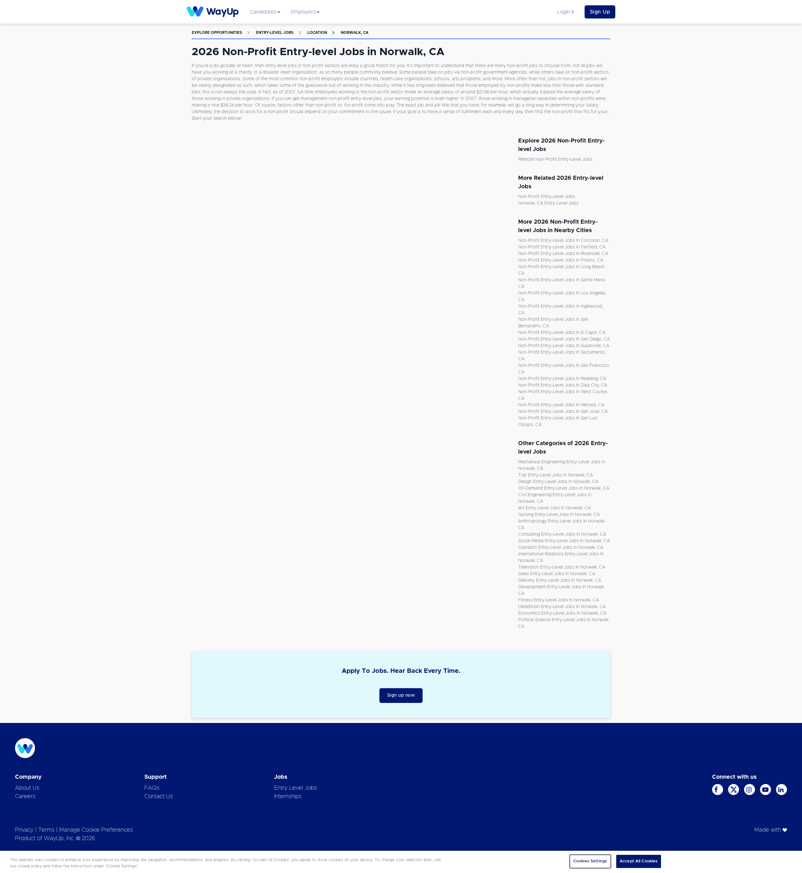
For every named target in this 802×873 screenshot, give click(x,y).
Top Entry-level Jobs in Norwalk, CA (555, 475)
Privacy (24, 830)
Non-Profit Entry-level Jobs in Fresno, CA (560, 260)
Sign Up (600, 11)
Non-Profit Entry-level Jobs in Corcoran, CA (563, 240)
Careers (25, 796)
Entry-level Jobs (275, 32)
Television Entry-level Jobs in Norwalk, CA (561, 567)
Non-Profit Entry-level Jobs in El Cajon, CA (562, 332)
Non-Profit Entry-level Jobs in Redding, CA (562, 379)
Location (317, 32)
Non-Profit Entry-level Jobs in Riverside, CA (563, 254)
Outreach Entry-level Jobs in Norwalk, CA (560, 547)
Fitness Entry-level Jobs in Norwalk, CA (558, 600)
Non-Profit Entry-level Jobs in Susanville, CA (563, 346)
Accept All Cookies (639, 861)
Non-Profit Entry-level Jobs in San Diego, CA (564, 339)
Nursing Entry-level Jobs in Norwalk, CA (559, 514)
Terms (46, 830)
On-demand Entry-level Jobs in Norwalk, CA (563, 488)
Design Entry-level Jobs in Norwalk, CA (558, 482)
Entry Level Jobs (295, 788)
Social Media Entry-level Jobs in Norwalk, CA (564, 541)
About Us (27, 788)
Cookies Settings (590, 861)
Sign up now (401, 695)
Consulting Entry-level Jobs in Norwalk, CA (562, 534)
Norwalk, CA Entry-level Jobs (548, 203)
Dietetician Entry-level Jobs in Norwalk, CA (562, 607)
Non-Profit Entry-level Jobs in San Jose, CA (563, 411)
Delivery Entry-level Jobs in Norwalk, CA (559, 580)
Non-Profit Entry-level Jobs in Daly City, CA (562, 385)
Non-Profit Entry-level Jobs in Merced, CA (561, 405)
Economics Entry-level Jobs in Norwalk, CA (562, 613)
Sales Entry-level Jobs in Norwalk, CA (556, 574)
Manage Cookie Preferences (96, 830)
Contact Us (158, 796)
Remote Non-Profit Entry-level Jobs (555, 159)
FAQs (151, 788)
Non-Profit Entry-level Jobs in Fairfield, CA (562, 247)
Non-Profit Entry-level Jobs (546, 197)
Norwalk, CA (354, 32)
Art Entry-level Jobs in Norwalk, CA (554, 508)
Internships (288, 796)
